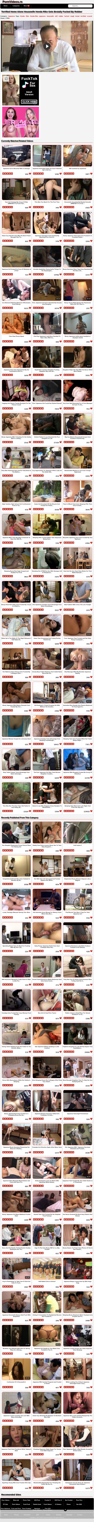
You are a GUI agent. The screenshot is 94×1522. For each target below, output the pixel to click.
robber (61, 16)
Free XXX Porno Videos (47, 1509)
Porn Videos (5, 1500)
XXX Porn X (58, 1500)
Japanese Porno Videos (37, 1509)
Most (25, 6)
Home (5, 6)
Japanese (11, 16)
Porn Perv (79, 1500)
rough (72, 16)
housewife (50, 16)
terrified (83, 16)
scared (89, 16)
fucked (66, 16)
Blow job (16, 1500)
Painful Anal (37, 1504)
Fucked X (48, 1500)
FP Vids (5, 1504)
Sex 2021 (79, 1504)
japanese (42, 16)
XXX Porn (37, 1500)
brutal (77, 16)
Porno (69, 1504)
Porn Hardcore (5, 1508)
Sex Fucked (68, 1500)
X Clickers (58, 1504)
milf (56, 16)
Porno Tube (26, 1500)
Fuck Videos (48, 1504)
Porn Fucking (26, 1508)
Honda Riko (34, 16)
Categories (16, 6)
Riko (27, 16)
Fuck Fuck (26, 1504)
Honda (22, 16)
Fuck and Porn (16, 1508)
